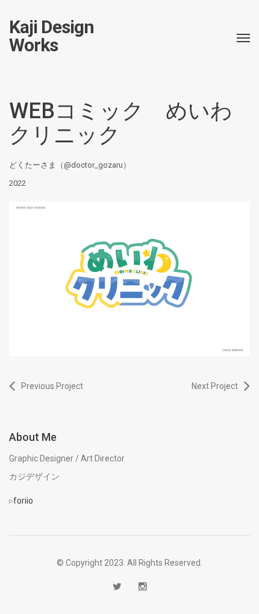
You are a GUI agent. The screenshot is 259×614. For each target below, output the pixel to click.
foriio (23, 500)
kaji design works (51, 36)
